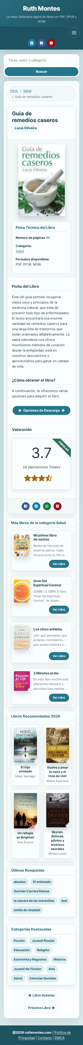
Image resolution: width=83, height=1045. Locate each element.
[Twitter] (32, 43)
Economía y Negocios (30, 959)
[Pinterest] (51, 43)
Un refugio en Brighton (25, 835)
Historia (60, 959)
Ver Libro (59, 564)
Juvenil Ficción (43, 941)
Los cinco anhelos (47, 629)
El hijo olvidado (25, 769)
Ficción (19, 941)
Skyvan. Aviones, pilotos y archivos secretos (57, 840)
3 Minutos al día (46, 673)
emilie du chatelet (27, 910)
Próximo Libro (39, 1008)
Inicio (14, 90)
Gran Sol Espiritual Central (47, 583)
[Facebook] (42, 43)
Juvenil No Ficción (27, 969)
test (64, 900)
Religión (43, 950)
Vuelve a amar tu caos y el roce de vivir (57, 772)
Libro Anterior (44, 995)
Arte (51, 969)
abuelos (20, 882)
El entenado (42, 882)
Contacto (45, 1038)
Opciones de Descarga (41, 410)
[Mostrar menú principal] (74, 32)
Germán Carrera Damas (31, 891)
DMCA (60, 1038)
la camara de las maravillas (34, 900)
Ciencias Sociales (42, 978)
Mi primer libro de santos (45, 537)
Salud (27, 90)
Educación (22, 950)
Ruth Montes (41, 8)
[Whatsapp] (47, 506)
